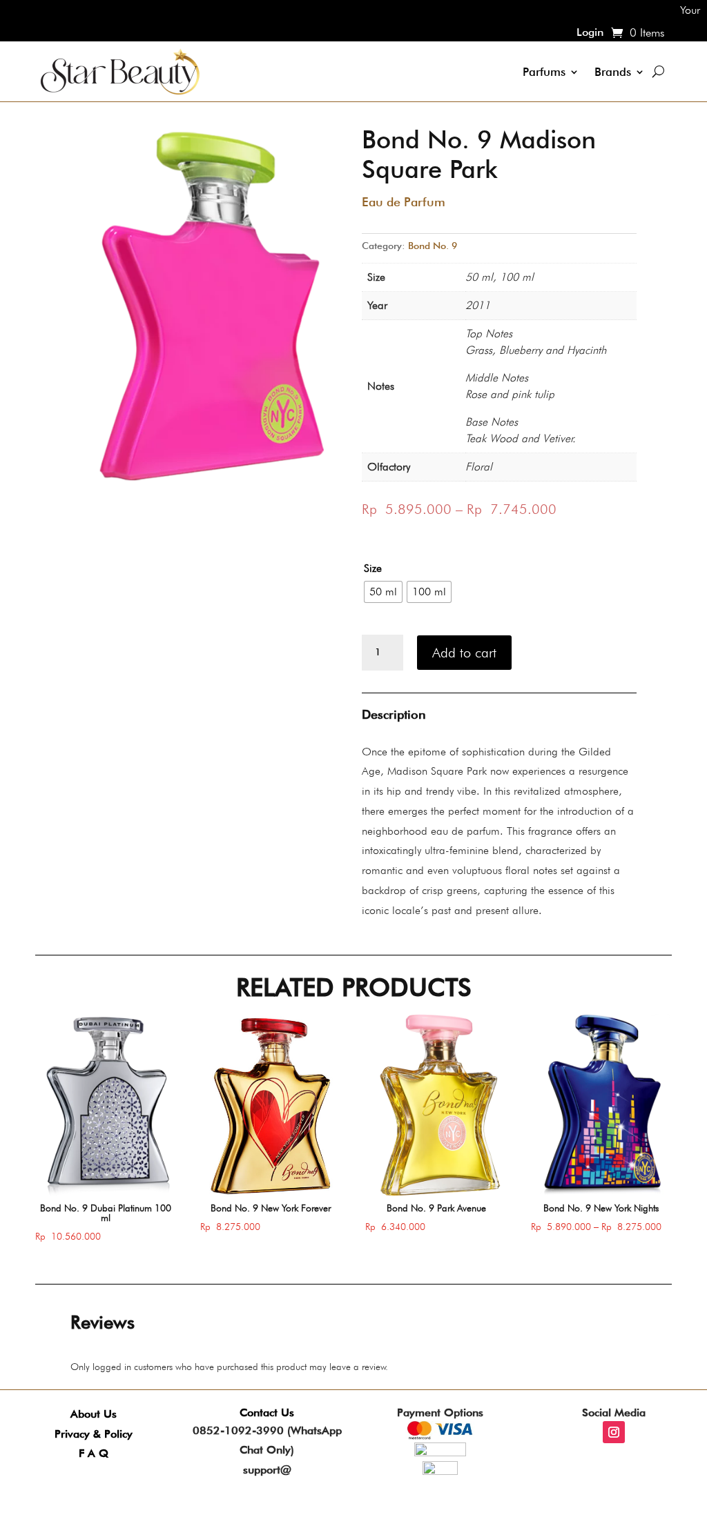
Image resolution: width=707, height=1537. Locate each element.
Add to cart (464, 652)
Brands (612, 72)
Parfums (544, 72)
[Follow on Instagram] (614, 1432)
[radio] (383, 592)
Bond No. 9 (432, 245)
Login (590, 33)
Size (373, 568)
